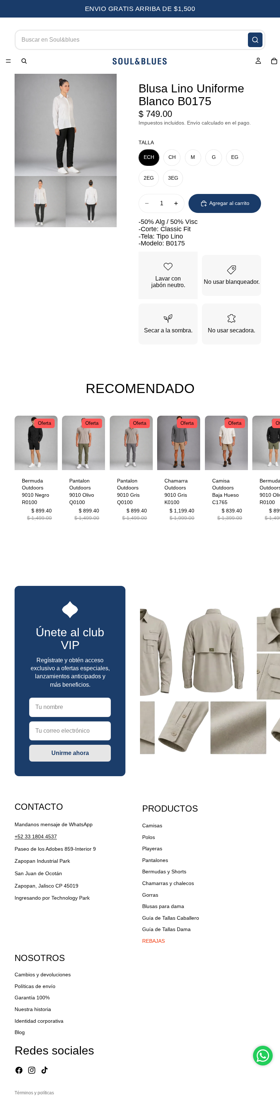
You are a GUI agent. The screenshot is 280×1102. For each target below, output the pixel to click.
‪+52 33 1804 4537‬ (36, 836)
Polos (148, 837)
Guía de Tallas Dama (166, 929)
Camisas (152, 825)
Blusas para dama (163, 906)
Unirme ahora (70, 753)
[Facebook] (19, 1070)
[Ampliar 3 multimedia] (91, 201)
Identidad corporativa (39, 1021)
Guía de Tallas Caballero (170, 918)
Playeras (152, 848)
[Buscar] (255, 40)
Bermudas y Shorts (164, 871)
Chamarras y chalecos (168, 883)
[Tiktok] (44, 1070)
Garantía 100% (32, 997)
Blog (20, 1032)
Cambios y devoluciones (43, 974)
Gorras (150, 895)
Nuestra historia (33, 1009)
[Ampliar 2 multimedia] (40, 201)
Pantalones (155, 860)
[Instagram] (31, 1070)
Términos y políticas (34, 1092)
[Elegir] (46, 458)
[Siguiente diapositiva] (257, 472)
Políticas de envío (35, 986)
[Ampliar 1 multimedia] (66, 125)
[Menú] (8, 61)
